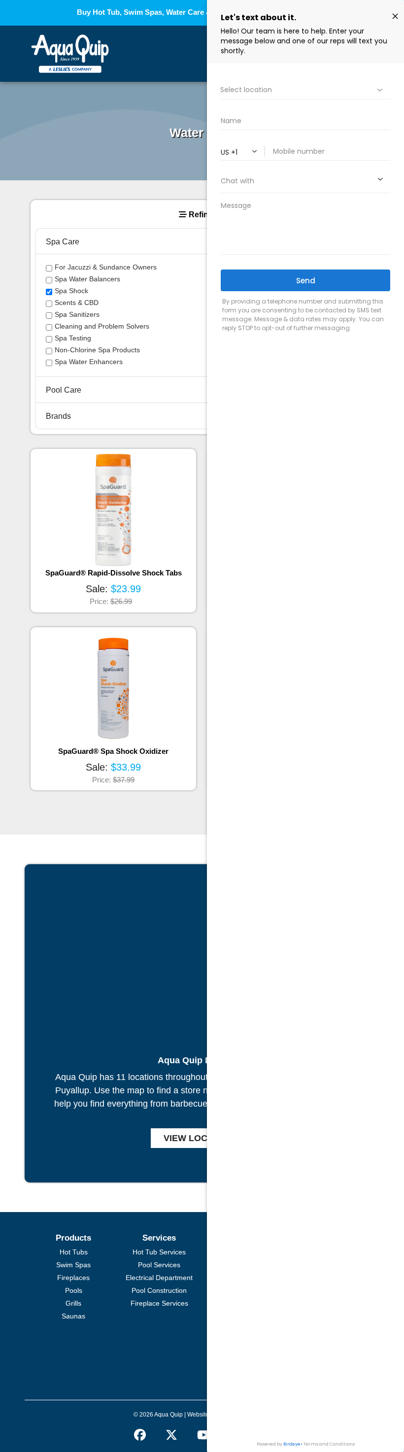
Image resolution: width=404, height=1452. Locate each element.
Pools (73, 1290)
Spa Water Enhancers (89, 362)
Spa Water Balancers (87, 279)
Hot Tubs (74, 1252)
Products (73, 1238)
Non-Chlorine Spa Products (97, 350)
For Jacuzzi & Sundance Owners (106, 267)
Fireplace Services (159, 1303)
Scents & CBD (77, 302)
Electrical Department (159, 1278)
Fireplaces (73, 1278)
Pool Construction (159, 1290)
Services (159, 1238)
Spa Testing (73, 338)
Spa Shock (71, 291)
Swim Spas (73, 1265)
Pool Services (159, 1265)
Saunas (73, 1316)
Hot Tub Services (159, 1252)
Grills (73, 1303)
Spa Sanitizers (77, 314)
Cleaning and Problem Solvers (102, 326)
